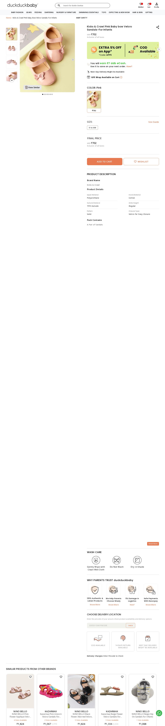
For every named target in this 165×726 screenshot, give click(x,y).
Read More (153, 544)
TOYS (104, 12)
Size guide (153, 122)
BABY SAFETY (81, 18)
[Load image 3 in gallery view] (11, 48)
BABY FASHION (17, 12)
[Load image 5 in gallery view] (11, 76)
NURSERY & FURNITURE (66, 12)
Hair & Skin (138, 12)
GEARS (29, 12)
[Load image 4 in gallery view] (11, 62)
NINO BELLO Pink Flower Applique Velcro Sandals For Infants (20, 715)
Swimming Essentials (89, 12)
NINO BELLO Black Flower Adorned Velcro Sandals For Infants (81, 715)
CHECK (130, 626)
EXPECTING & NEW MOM (119, 12)
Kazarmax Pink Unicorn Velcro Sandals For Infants (51, 715)
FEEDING (38, 12)
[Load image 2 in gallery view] (11, 34)
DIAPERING (49, 12)
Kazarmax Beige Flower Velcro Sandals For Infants (112, 715)
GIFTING (148, 12)
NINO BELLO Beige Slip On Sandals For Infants (142, 715)
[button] (17, 12)
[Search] (59, 5)
